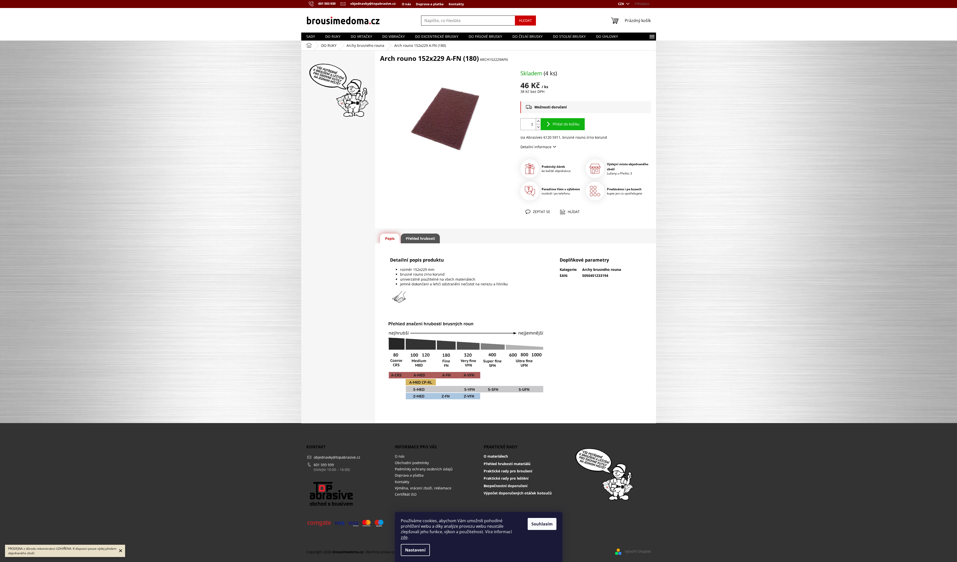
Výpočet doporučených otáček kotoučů (518, 493)
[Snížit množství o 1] (538, 127)
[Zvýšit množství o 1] (538, 121)
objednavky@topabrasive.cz (337, 457)
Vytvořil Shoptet (638, 551)
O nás (406, 4)
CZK (621, 4)
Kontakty (456, 4)
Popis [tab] (390, 238)
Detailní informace (535, 146)
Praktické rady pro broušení (508, 471)
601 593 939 (324, 464)
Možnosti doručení (550, 107)
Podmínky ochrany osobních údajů (424, 469)
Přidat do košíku (566, 124)
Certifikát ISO (406, 494)
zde (404, 537)
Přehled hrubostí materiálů (507, 463)
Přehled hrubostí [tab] (420, 238)
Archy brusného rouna (601, 269)
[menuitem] (310, 37)
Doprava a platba (430, 4)
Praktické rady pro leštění (506, 478)
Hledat (525, 20)
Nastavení (415, 550)
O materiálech (496, 456)
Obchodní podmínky (412, 462)
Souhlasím (542, 524)
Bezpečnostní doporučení (505, 485)
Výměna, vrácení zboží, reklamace (423, 488)
